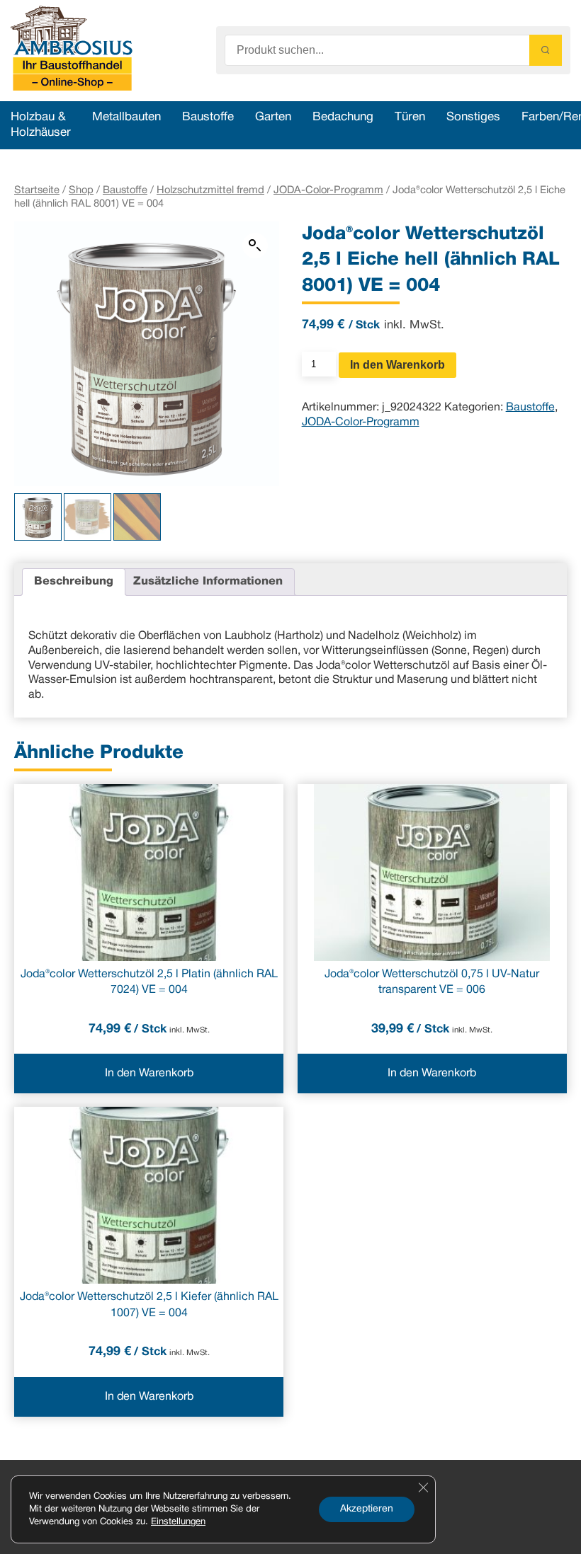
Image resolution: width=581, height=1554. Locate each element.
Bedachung (342, 117)
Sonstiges (473, 117)
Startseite (37, 190)
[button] (255, 245)
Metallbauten (126, 117)
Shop (81, 190)
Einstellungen (178, 1522)
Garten (273, 117)
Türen (410, 117)
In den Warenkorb (397, 365)
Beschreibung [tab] (73, 582)
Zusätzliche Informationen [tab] (208, 582)
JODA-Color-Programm (328, 190)
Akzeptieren (366, 1509)
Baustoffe (208, 117)
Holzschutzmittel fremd (210, 190)
